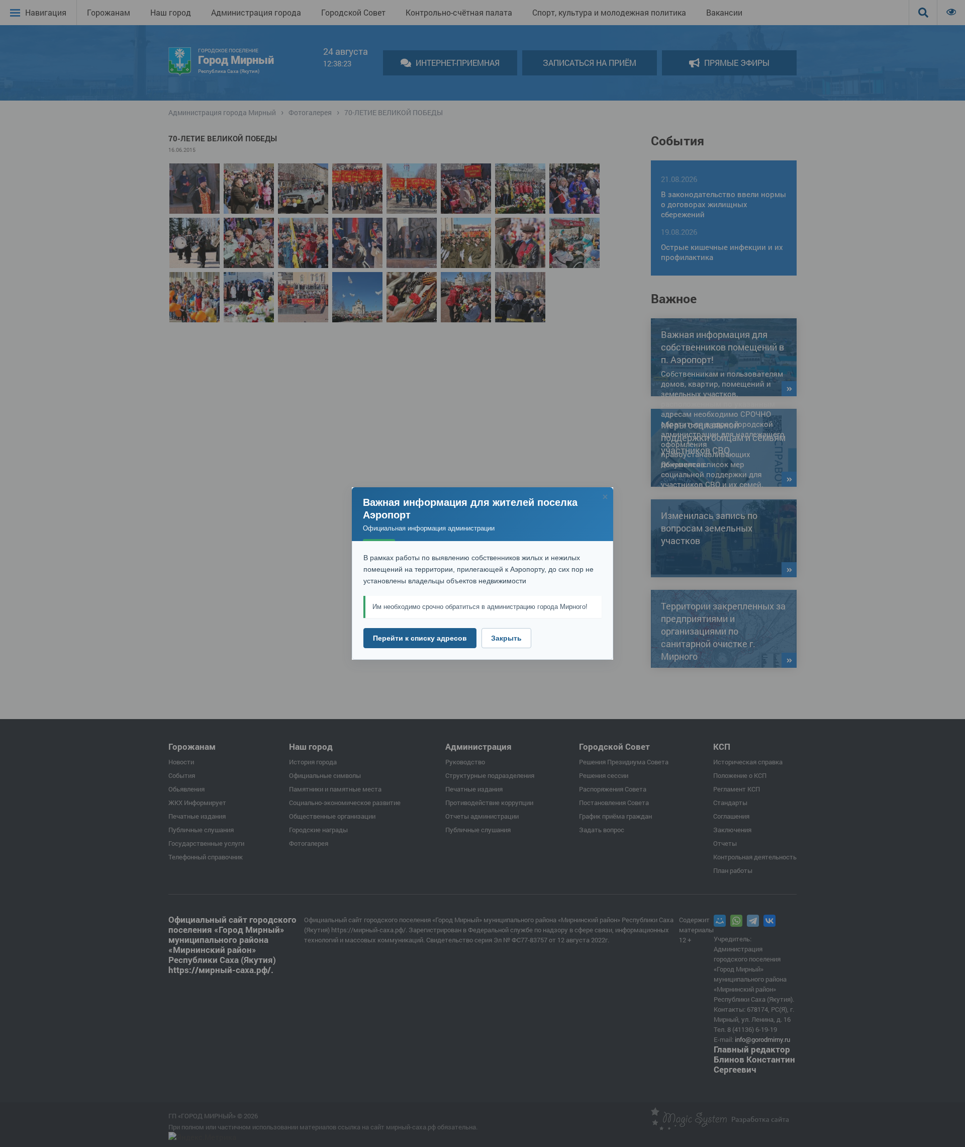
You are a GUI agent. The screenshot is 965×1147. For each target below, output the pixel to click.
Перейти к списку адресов (420, 638)
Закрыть (506, 638)
